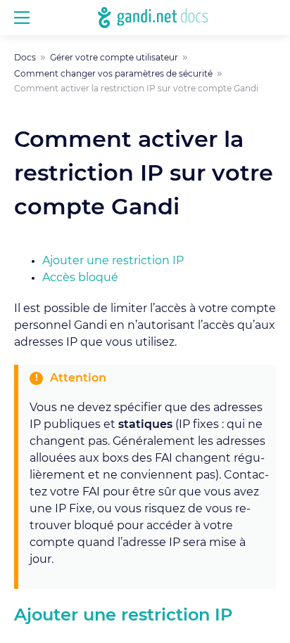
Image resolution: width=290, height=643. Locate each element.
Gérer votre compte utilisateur (114, 57)
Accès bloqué (80, 277)
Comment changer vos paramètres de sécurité (113, 74)
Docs (25, 57)
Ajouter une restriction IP (113, 260)
